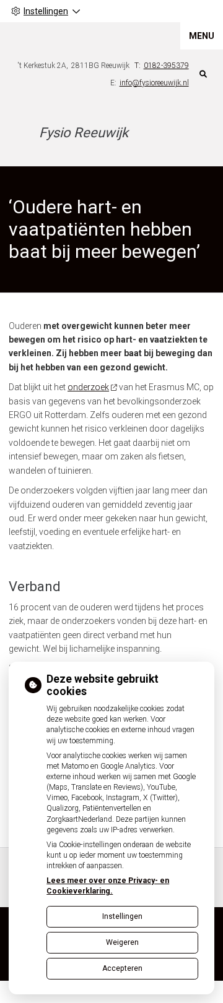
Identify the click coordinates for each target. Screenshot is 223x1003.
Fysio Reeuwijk (83, 132)
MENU (201, 36)
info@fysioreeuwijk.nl (154, 83)
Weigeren (122, 942)
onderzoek (88, 387)
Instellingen (122, 916)
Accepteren (122, 968)
